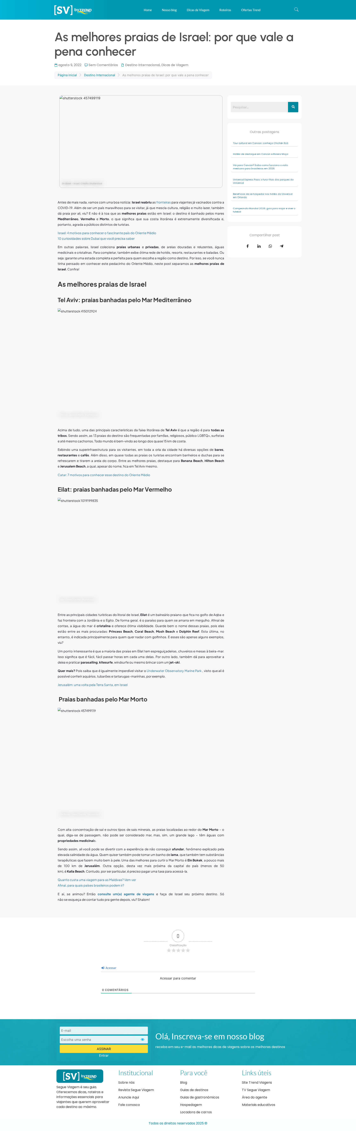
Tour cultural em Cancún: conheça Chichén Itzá (261, 143)
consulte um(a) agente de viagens (126, 894)
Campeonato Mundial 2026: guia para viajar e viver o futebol (264, 210)
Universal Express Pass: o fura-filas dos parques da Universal (263, 181)
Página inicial (67, 75)
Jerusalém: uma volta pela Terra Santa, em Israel (93, 685)
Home (148, 10)
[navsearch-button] (296, 10)
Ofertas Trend (250, 10)
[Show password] (142, 1039)
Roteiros (225, 10)
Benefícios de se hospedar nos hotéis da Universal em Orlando (263, 195)
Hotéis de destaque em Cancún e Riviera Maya (261, 154)
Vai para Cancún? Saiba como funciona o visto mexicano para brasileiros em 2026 (260, 167)
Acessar (110, 968)
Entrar (104, 1055)
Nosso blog (169, 10)
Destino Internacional (142, 65)
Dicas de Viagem (198, 10)
